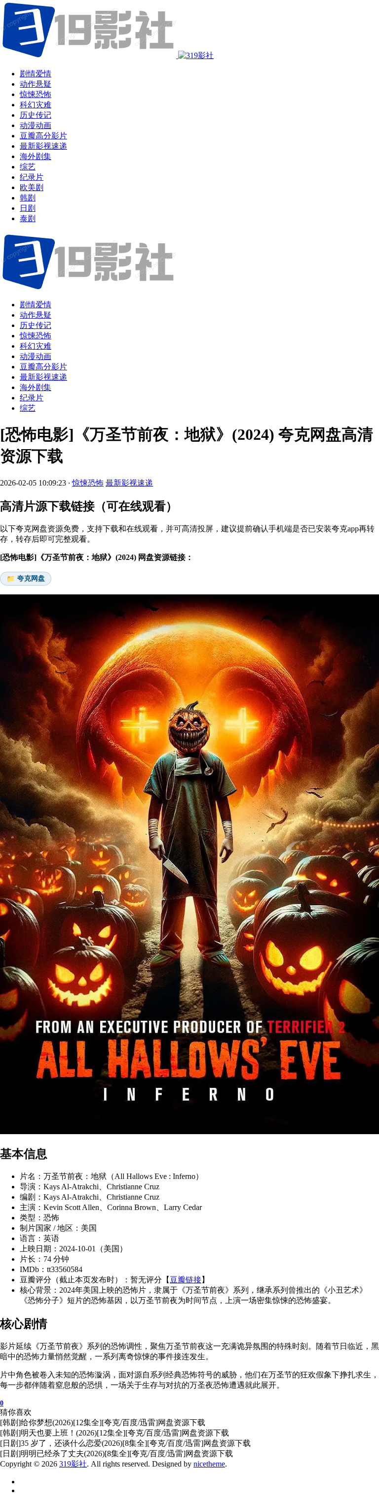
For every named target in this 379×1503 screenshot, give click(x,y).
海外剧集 (35, 387)
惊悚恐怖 (35, 335)
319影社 (73, 1464)
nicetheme (209, 1464)
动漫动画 (35, 356)
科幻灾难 (35, 346)
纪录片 (31, 397)
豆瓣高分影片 (43, 366)
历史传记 (35, 325)
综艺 (28, 408)
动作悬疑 (35, 315)
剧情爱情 (35, 304)
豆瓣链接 (185, 1279)
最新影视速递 (43, 377)
